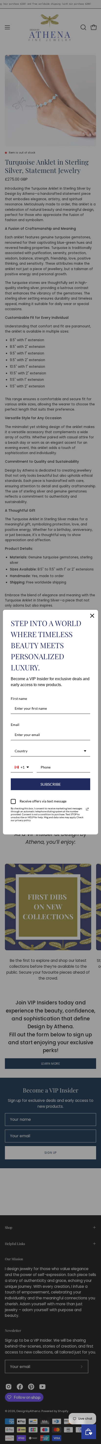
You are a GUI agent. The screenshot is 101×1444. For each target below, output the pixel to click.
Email (15, 724)
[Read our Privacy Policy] (87, 809)
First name (19, 698)
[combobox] (50, 751)
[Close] (92, 616)
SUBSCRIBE (50, 784)
